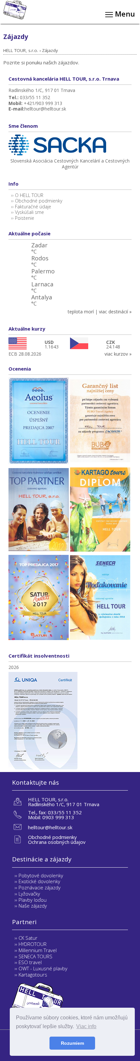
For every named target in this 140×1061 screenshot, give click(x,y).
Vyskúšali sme (29, 212)
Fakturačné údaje (33, 206)
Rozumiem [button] (72, 1043)
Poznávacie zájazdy (40, 887)
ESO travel (30, 962)
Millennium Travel (38, 950)
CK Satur (28, 938)
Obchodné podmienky (38, 201)
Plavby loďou (33, 900)
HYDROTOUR (33, 944)
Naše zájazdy (33, 905)
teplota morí (81, 311)
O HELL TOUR (29, 195)
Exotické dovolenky (39, 881)
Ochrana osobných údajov (57, 842)
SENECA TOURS (35, 956)
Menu (124, 14)
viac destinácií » (115, 311)
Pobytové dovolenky (41, 875)
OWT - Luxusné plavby (43, 968)
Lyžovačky (29, 893)
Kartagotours (33, 974)
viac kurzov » (118, 354)
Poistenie (24, 218)
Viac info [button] (86, 1026)
